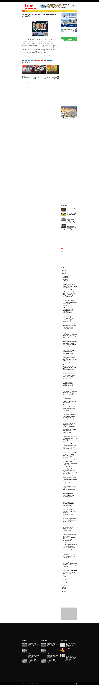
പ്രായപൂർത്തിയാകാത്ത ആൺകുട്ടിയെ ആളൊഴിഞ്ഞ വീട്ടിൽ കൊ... (69, 528)
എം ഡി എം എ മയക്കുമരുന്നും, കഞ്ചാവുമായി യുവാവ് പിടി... (68, 503)
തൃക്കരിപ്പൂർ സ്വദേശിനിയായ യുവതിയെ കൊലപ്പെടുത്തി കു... (69, 303)
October (64, 279)
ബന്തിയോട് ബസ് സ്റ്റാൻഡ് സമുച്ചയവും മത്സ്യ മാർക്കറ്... (69, 406)
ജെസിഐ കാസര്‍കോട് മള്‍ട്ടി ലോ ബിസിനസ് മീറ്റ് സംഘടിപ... (68, 448)
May (63, 579)
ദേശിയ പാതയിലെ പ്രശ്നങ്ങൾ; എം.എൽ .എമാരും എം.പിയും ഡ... (69, 387)
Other (45, 11)
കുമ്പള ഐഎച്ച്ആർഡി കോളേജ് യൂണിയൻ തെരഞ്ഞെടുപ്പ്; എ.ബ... (69, 291)
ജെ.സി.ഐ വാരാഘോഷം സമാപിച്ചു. (69, 408)
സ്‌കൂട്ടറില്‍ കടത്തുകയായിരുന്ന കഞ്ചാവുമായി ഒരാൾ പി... (68, 390)
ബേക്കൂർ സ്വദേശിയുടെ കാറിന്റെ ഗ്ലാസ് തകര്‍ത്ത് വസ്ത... (69, 360)
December (64, 276)
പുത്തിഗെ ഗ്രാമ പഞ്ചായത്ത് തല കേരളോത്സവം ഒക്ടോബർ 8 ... (68, 333)
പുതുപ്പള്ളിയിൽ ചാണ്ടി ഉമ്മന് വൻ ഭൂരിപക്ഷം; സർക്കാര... (68, 505)
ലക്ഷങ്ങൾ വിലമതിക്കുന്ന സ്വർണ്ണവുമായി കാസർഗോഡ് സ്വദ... (68, 399)
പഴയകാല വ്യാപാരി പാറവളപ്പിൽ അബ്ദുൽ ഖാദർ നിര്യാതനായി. (68, 573)
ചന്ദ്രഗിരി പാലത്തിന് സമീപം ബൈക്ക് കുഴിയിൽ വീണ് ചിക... (69, 410)
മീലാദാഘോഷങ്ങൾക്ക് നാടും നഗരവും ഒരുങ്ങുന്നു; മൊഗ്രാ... (69, 516)
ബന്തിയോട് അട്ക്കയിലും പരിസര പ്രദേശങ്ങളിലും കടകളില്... (68, 496)
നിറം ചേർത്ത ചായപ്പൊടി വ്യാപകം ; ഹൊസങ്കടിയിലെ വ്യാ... (68, 500)
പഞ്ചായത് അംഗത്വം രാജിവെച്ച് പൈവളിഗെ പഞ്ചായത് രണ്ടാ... (68, 394)
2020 (63, 590)
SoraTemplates (26, 683)
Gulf (41, 11)
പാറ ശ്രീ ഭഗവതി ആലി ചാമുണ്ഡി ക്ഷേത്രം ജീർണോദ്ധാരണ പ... (68, 376)
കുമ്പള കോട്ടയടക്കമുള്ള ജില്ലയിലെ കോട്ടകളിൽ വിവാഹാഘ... (68, 305)
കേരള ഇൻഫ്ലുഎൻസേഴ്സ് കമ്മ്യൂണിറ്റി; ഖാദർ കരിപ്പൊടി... (69, 450)
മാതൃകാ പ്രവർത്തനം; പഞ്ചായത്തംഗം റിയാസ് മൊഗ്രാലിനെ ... (69, 557)
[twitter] (65, 1)
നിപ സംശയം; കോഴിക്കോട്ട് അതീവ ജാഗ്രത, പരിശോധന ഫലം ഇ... (68, 484)
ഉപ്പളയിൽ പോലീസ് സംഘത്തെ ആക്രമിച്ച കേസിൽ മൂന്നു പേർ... (68, 455)
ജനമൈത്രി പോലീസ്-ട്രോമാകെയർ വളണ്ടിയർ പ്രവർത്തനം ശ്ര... (69, 482)
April (64, 581)
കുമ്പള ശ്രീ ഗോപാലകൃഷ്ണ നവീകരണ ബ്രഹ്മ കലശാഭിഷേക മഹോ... (69, 307)
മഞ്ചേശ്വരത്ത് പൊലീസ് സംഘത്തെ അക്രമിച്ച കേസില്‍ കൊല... (69, 523)
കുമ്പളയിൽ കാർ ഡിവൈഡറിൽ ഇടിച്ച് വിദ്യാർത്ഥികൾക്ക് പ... (69, 535)
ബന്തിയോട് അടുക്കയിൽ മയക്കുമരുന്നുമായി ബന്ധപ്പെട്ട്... (68, 312)
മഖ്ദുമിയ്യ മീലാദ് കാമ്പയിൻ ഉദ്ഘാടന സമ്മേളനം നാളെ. (69, 464)
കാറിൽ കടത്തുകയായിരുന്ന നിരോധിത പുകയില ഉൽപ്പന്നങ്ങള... (69, 478)
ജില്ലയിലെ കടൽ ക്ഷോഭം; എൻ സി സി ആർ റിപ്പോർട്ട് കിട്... (69, 439)
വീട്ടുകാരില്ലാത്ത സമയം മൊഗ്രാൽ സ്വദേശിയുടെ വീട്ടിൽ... (69, 466)
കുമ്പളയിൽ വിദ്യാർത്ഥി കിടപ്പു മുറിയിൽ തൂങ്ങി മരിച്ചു (71, 214)
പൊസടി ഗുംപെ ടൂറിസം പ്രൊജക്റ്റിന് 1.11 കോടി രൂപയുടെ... (69, 459)
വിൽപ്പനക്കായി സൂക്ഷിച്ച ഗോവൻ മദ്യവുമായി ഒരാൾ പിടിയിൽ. (68, 419)
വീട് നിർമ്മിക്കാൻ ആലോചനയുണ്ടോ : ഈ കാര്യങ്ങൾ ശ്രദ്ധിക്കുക (70, 649)
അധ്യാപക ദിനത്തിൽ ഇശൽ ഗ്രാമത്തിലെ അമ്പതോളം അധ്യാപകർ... (67, 552)
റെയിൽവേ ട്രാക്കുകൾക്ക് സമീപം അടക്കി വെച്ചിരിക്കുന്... (69, 457)
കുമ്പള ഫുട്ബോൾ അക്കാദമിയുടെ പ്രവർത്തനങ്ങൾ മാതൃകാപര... (68, 417)
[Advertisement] (73, 34)
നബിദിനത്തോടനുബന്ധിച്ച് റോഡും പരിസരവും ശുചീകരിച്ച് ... (68, 319)
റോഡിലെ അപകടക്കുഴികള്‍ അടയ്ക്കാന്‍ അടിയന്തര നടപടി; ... (69, 380)
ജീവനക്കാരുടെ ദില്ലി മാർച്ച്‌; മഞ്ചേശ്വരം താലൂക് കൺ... (68, 383)
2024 (63, 273)
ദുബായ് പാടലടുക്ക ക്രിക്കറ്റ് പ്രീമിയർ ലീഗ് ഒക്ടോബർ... (69, 512)
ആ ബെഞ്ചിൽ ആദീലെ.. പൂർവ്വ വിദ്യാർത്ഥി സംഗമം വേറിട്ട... (68, 514)
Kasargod (37, 11)
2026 (63, 270)
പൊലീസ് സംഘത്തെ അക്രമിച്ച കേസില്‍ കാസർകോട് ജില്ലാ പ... (69, 545)
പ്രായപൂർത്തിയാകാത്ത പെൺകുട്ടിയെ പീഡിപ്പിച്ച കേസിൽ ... (69, 323)
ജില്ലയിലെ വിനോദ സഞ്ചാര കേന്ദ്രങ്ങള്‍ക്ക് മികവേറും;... (68, 371)
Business (62, 249)
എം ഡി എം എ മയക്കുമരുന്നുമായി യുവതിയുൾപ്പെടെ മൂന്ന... (68, 469)
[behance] (71, 1)
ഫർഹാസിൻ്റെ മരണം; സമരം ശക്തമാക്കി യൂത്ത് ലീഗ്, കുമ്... (68, 494)
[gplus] (69, 1)
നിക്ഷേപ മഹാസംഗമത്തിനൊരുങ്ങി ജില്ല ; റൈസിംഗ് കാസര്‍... (69, 434)
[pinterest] (75, 1)
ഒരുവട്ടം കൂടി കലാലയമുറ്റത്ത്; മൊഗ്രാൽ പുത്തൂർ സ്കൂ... (69, 566)
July (63, 576)
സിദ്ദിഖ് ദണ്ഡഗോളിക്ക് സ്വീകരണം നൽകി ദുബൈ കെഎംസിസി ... (68, 358)
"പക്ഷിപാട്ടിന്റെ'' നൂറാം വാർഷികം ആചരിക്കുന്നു (52, 71)
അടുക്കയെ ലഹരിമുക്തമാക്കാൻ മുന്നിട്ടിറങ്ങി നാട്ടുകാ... (68, 321)
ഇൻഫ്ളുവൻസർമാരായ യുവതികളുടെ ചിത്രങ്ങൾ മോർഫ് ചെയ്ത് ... (69, 453)
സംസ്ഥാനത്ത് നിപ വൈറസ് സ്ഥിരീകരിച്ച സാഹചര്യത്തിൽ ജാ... (69, 473)
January (64, 585)
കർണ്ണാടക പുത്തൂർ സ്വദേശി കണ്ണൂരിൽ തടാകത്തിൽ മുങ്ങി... (69, 287)
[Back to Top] (76, 683)
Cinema (59, 11)
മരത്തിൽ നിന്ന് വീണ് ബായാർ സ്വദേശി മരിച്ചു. (69, 480)
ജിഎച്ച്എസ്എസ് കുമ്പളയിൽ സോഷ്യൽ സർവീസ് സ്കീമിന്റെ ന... (69, 462)
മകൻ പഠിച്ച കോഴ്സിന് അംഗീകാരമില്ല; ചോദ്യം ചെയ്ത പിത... (69, 521)
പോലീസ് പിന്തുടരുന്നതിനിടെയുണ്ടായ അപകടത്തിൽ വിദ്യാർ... (69, 526)
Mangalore (32, 11)
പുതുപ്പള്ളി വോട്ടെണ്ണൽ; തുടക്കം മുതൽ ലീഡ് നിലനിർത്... (69, 507)
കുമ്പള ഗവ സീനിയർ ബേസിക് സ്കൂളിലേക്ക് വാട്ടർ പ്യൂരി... (67, 491)
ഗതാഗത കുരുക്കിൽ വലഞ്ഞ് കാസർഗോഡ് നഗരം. (67, 559)
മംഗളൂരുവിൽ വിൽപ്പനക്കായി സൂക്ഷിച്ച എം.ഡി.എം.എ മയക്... (69, 355)
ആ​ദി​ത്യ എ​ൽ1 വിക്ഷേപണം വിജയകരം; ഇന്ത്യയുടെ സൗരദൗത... (69, 564)
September (65, 280)
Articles (49, 11)
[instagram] (67, 1)
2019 (63, 591)
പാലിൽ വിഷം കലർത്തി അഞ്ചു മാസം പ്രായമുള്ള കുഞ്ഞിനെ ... (69, 562)
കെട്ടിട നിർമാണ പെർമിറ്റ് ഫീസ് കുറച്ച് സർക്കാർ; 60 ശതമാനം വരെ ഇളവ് (70, 644)
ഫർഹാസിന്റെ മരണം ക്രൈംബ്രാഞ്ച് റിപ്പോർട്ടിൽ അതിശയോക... (69, 519)
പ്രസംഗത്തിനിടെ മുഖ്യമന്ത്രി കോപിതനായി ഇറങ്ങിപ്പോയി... (68, 348)
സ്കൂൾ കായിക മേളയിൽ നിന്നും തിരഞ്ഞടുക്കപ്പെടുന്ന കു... (68, 364)
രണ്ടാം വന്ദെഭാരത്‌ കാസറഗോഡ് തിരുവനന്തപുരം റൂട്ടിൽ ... (68, 396)
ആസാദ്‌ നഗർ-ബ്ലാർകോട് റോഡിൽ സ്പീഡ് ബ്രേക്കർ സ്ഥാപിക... (69, 296)
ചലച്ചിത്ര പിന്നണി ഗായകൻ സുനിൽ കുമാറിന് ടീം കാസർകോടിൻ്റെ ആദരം (40, 70)
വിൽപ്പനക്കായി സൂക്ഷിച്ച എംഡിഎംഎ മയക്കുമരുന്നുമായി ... (69, 402)
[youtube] (74, 1)
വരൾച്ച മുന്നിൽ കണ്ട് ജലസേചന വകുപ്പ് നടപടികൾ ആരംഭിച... (69, 404)
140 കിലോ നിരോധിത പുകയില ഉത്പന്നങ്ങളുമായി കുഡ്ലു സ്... (68, 369)
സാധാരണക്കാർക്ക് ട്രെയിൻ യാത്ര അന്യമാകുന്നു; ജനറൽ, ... (68, 351)
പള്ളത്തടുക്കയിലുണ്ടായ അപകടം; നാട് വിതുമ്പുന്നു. (69, 330)
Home (23, 11)
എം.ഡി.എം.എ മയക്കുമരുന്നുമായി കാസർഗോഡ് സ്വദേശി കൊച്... (68, 510)
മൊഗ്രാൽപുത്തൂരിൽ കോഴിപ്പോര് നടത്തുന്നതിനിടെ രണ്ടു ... (68, 555)
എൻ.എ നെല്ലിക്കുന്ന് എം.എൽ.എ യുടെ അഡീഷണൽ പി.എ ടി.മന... (69, 571)
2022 (63, 587)
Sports (63, 11)
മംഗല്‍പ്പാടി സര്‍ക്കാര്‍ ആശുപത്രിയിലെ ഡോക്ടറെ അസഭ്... (69, 346)
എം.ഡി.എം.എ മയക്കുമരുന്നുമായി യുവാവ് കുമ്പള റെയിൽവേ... (68, 289)
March (64, 582)
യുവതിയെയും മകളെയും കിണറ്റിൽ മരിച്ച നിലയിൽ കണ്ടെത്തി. (69, 446)
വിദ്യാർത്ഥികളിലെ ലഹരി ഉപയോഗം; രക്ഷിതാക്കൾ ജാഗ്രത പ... (69, 415)
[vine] (72, 1)
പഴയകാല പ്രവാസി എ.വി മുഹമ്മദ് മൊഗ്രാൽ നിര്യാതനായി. (68, 424)
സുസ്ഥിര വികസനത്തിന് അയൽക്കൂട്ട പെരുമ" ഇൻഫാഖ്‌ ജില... (69, 540)
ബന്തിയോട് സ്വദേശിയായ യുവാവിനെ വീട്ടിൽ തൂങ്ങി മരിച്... (69, 568)
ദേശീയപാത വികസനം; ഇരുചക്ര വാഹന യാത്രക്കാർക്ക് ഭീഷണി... (69, 342)
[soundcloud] (77, 1)
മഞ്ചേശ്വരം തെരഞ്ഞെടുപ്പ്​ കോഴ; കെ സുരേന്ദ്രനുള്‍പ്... (69, 475)
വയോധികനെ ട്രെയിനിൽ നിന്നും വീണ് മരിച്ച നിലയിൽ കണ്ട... (69, 378)
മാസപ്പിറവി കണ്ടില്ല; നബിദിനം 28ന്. (69, 427)
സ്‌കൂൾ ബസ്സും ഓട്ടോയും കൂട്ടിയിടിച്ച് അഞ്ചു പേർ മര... (69, 337)
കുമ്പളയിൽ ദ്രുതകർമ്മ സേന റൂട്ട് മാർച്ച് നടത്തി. (69, 487)
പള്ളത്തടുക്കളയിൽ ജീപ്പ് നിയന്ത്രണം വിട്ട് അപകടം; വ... (69, 282)
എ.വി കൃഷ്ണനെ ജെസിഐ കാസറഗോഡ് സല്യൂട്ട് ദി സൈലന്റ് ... (69, 542)
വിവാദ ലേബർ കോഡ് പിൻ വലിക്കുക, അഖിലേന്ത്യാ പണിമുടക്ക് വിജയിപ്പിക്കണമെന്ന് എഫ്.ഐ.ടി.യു (27, 69)
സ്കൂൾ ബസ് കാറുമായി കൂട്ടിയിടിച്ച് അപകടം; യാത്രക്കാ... (68, 301)
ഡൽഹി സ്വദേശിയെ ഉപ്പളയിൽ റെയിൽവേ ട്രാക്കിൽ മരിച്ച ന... (68, 412)
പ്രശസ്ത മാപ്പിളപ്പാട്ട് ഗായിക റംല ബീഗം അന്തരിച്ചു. (69, 314)
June (64, 578)
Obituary (54, 11)
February (64, 583)
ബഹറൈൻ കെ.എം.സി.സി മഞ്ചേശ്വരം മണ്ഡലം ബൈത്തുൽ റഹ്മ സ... (69, 335)
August (64, 575)
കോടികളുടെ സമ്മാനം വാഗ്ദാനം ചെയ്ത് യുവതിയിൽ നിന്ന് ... (69, 298)
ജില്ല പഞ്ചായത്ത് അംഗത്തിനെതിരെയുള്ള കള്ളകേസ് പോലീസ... (69, 537)
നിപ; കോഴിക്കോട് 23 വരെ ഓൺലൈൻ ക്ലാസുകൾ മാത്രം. (69, 430)
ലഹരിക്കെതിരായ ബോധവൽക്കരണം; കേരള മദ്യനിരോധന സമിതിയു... (69, 489)
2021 (63, 588)
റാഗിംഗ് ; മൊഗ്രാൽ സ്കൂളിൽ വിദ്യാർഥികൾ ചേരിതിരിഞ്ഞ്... (68, 443)
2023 (63, 275)
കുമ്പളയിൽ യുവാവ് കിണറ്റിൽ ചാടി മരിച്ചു (71, 209)
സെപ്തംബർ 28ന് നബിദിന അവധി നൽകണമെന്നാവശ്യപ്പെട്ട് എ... (68, 353)
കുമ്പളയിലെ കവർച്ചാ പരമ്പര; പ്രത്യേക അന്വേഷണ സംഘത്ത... (69, 437)
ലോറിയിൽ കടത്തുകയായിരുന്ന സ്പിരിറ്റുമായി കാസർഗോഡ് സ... (68, 426)
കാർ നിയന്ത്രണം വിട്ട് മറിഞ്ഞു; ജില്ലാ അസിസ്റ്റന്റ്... (69, 326)
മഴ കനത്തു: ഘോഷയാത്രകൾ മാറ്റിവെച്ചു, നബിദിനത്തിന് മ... (68, 310)
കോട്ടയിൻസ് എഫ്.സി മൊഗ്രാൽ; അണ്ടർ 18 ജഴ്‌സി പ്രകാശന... (68, 374)
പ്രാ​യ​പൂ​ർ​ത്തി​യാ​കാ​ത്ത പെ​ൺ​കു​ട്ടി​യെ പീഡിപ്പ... (69, 471)
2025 (63, 272)
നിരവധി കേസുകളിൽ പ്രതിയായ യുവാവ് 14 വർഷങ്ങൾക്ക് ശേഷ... (68, 532)
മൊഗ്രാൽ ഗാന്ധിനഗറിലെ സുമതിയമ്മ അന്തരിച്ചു (69, 421)
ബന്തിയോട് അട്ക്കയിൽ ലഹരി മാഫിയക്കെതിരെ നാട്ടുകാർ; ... (68, 328)
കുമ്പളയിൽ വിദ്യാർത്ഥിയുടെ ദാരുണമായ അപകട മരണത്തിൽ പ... (69, 547)
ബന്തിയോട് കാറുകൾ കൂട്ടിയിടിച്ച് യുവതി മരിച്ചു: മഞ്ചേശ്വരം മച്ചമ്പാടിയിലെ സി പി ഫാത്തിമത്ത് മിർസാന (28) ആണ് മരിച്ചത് (68, 220)
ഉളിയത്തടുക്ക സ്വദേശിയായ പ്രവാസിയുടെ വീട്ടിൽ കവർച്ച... (68, 362)
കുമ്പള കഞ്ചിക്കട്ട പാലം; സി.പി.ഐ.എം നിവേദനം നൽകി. (69, 441)
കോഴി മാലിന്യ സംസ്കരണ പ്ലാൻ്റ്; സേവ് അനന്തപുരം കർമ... (68, 294)
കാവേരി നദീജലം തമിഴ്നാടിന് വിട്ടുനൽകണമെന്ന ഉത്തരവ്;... (68, 317)
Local (27, 11)
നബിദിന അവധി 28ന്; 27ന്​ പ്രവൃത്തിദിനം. (67, 339)
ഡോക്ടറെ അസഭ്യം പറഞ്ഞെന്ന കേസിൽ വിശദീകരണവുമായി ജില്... (69, 344)
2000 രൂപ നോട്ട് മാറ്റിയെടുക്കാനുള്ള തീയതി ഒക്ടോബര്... (68, 285)
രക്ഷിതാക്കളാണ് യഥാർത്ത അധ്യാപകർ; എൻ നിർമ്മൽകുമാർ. (69, 530)
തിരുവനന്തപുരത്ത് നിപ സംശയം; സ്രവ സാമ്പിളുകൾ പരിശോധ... (69, 432)
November (64, 277)
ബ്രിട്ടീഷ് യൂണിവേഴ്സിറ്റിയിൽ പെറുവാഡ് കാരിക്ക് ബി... (69, 498)
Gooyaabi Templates (35, 683)
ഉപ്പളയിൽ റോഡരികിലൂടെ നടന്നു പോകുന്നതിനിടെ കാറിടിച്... (68, 385)
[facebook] (63, 1)
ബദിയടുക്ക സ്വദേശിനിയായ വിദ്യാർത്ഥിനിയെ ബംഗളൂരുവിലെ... (69, 367)
